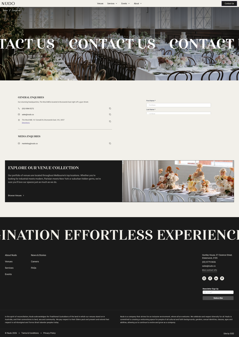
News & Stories (38, 255)
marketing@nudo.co (30, 143)
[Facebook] (210, 278)
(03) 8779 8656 (209, 262)
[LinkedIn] (216, 278)
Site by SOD (229, 333)
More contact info (209, 270)
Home (5, 10)
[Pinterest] (222, 278)
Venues (100, 3)
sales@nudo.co (28, 114)
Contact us (16, 10)
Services (110, 3)
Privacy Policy (49, 333)
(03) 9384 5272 (28, 108)
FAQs (33, 267)
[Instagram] (204, 278)
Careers (35, 261)
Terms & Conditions (30, 333)
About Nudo (11, 255)
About (136, 3)
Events (124, 3)
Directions (26, 123)
